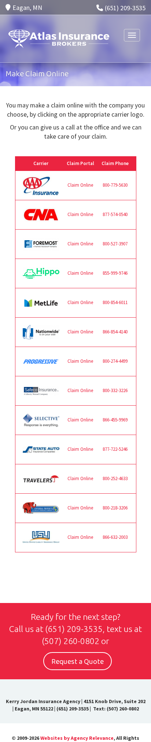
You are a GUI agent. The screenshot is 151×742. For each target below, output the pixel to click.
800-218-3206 (115, 508)
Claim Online (80, 185)
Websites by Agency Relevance (77, 738)
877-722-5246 (115, 449)
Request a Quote (77, 662)
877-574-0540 (115, 214)
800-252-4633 (115, 478)
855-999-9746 (115, 273)
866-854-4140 (115, 332)
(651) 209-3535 (125, 8)
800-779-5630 (115, 185)
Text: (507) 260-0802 (115, 708)
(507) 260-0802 (70, 641)
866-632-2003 (115, 537)
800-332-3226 (115, 390)
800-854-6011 (115, 302)
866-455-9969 (115, 420)
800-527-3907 (115, 244)
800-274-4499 (115, 361)
